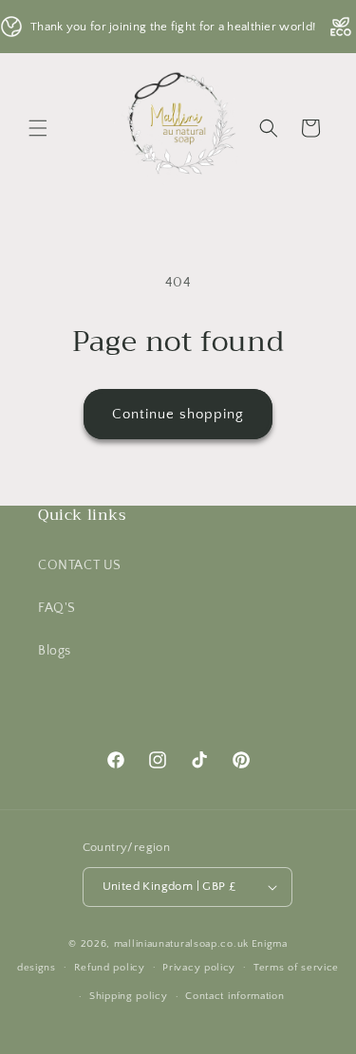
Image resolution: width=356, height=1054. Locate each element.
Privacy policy (198, 967)
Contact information (234, 996)
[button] (38, 128)
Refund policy (109, 967)
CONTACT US (80, 565)
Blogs (54, 650)
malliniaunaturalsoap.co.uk (181, 944)
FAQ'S (57, 608)
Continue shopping (178, 414)
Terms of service (296, 967)
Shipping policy (128, 996)
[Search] (269, 128)
